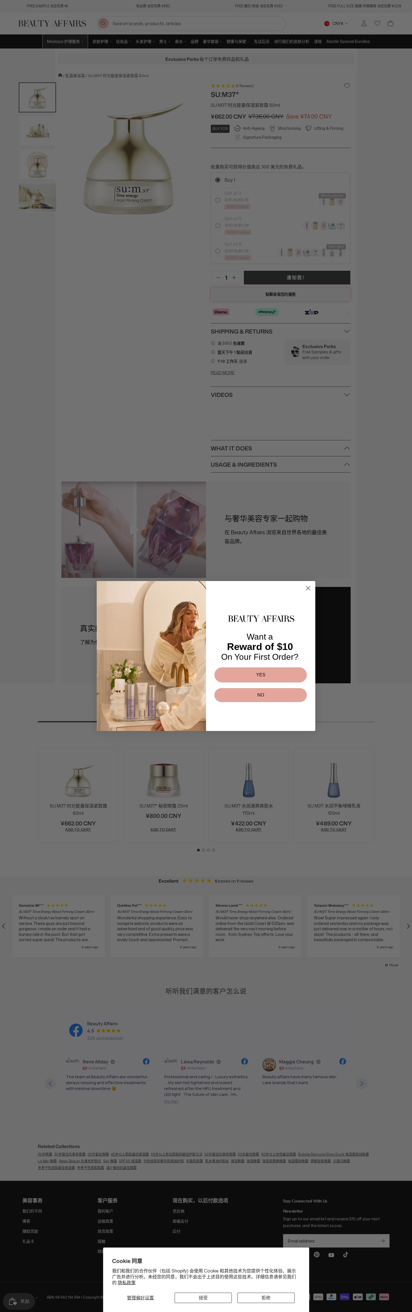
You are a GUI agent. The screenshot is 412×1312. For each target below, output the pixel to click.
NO (260, 695)
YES (260, 674)
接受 (203, 1298)
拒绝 (265, 1298)
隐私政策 (127, 1282)
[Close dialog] (308, 588)
